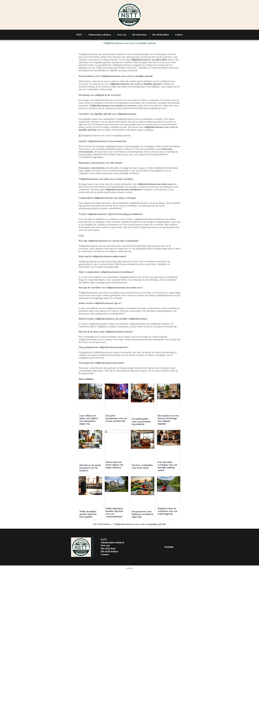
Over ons (121, 34)
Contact (179, 34)
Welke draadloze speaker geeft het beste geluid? (88, 514)
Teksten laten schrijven (99, 34)
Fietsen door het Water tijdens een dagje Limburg (114, 465)
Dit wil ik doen (139, 34)
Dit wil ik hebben (160, 34)
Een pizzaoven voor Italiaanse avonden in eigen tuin (142, 514)
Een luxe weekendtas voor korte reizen (142, 466)
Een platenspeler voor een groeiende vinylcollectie (141, 421)
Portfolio (169, 547)
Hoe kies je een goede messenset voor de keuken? (90, 468)
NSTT (79, 34)
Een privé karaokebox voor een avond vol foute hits (116, 418)
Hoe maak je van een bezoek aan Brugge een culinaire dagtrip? (168, 419)
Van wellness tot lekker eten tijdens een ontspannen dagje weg (88, 419)
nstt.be (129, 568)
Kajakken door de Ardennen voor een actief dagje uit (167, 511)
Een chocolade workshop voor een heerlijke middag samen (167, 466)
